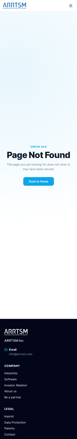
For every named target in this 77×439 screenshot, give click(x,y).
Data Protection (15, 422)
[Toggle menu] (70, 5)
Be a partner (12, 397)
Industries (10, 373)
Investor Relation (15, 385)
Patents (9, 428)
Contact (9, 434)
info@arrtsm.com (20, 354)
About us (10, 391)
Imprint (9, 416)
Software (10, 379)
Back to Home (38, 181)
